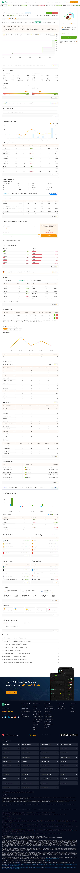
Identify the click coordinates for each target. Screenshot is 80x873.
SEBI (8, 864)
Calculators (46, 713)
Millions (34, 729)
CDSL (17, 864)
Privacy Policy (22, 867)
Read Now (55, 487)
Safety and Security (25, 709)
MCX (49, 860)
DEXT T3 (35, 726)
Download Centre (47, 711)
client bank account (8, 816)
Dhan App (35, 706)
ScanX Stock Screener (37, 722)
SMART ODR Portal (21, 829)
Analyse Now (53, 193)
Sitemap (9, 741)
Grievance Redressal (26, 711)
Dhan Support (24, 706)
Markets (27, 623)
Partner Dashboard (61, 708)
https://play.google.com (72, 830)
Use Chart (55, 64)
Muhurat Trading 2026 (48, 718)
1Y (13, 34)
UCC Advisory (61, 864)
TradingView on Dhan (37, 714)
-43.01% (56, 260)
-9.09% (27, 263)
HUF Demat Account (48, 708)
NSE (47, 860)
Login (67, 1)
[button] (30, 638)
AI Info (45, 727)
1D (3, 34)
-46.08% (56, 254)
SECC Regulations (25, 716)
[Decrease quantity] (31, 315)
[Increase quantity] (35, 315)
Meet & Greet (47, 722)
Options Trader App (37, 709)
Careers (72, 709)
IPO (23, 623)
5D (6, 34)
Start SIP (55, 271)
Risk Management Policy (38, 867)
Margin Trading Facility (37, 719)
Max (18, 34)
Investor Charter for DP (41, 864)
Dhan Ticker (35, 724)
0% (28, 254)
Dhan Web (35, 708)
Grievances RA (31, 867)
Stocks (7, 9)
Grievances (26, 867)
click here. (10, 822)
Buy (49, 13)
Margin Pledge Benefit (37, 721)
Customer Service (25, 708)
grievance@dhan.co (39, 820)
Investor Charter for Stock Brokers (31, 864)
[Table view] (55, 364)
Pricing (72, 708)
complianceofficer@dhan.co (63, 821)
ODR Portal (24, 864)
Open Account (74, 1)
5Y (15, 34)
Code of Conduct (61, 709)
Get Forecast (54, 102)
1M (8, 34)
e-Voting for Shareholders (68, 864)
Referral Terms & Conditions (61, 867)
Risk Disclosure (45, 867)
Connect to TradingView (38, 716)
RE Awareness (24, 714)
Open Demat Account (48, 706)
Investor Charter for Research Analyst (52, 864)
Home (3, 9)
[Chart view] (57, 364)
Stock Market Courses (48, 719)
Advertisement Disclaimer (52, 867)
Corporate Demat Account (49, 709)
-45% (57, 257)
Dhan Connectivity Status (49, 724)
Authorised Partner (61, 706)
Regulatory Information (49, 726)
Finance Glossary (47, 714)
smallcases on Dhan (37, 718)
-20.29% (27, 260)
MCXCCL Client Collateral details (13, 865)
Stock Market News (48, 721)
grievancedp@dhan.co (55, 820)
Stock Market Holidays (48, 716)
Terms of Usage (12, 867)
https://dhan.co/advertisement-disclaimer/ (52, 858)
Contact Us (73, 711)
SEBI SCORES (15, 829)
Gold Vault (35, 727)
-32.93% (56, 263)
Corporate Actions (11, 623)
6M (11, 34)
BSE (45, 860)
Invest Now (49, 235)
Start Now (69, 37)
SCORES (19, 864)
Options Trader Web (37, 711)
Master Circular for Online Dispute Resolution (13, 868)
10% (28, 251)
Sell (55, 13)
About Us (72, 706)
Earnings (19, 623)
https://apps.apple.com (16, 831)
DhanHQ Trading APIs (37, 713)
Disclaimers (17, 867)
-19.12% (56, 251)
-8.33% (27, 257)
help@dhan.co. (20, 818)
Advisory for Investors (26, 713)
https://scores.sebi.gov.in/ (32, 830)
